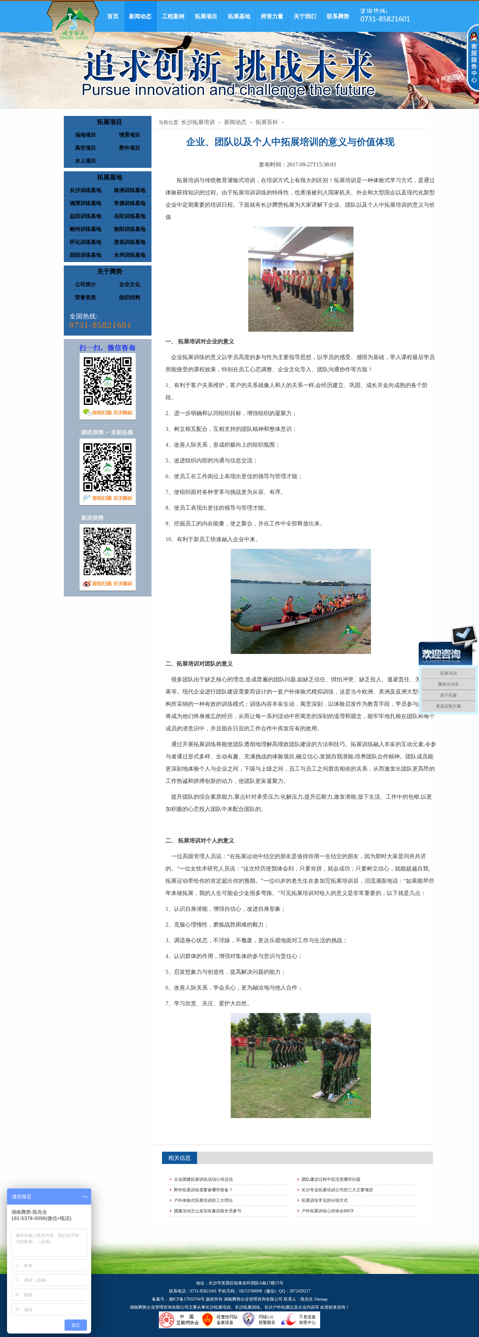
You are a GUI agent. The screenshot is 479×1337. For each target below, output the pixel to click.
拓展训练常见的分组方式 (325, 1200)
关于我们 (305, 16)
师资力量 (272, 16)
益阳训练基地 (85, 216)
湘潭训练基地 (85, 203)
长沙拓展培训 (198, 122)
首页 (113, 16)
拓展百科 (267, 122)
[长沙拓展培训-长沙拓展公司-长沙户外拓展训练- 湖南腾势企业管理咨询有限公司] (73, 28)
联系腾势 (338, 16)
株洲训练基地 (130, 190)
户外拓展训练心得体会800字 (328, 1210)
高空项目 (85, 148)
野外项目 (129, 148)
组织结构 (129, 297)
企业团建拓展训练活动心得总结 (203, 1179)
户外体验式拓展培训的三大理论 (203, 1200)
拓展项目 (206, 16)
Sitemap (321, 1299)
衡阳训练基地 (130, 229)
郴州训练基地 (85, 229)
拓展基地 (239, 16)
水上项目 (85, 161)
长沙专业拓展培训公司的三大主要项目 (337, 1189)
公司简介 (85, 284)
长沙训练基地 (85, 190)
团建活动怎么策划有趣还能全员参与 (207, 1210)
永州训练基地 (130, 255)
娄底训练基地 (130, 242)
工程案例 (173, 16)
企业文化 (129, 284)
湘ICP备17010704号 (187, 1299)
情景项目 (129, 135)
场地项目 (85, 135)
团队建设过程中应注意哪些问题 (331, 1179)
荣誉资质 (85, 297)
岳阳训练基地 (130, 216)
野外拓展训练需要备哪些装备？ (203, 1189)
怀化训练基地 (85, 242)
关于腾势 (109, 271)
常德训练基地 (130, 203)
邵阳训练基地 (85, 255)
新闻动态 (140, 16)
